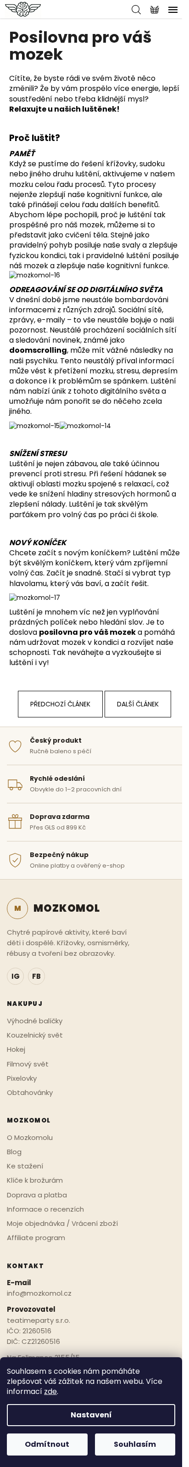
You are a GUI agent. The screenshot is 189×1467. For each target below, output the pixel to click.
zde (50, 1391)
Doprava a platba (37, 1195)
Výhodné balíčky (34, 1021)
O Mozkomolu (30, 1137)
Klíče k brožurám (35, 1180)
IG (15, 976)
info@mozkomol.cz (39, 1293)
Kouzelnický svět (35, 1035)
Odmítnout (47, 1444)
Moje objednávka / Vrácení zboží (62, 1223)
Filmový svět (28, 1064)
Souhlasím (135, 1444)
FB (36, 976)
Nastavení (91, 1415)
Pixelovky (22, 1078)
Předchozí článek (60, 704)
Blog (14, 1152)
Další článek (138, 704)
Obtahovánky (30, 1092)
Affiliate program (36, 1237)
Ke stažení (25, 1166)
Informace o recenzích (45, 1209)
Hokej (16, 1049)
